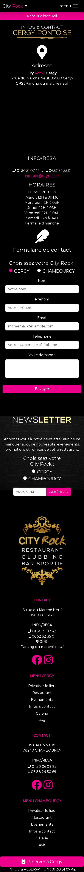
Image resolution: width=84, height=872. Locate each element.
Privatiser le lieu (42, 686)
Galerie (42, 713)
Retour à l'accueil (42, 16)
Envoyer (42, 389)
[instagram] (48, 660)
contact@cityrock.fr (42, 176)
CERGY (22, 271)
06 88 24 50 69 (43, 772)
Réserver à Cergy (43, 861)
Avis (42, 720)
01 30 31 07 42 (64, 869)
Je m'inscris (58, 492)
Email (42, 318)
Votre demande (42, 355)
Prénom (42, 299)
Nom (42, 281)
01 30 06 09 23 (44, 767)
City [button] (13, 6)
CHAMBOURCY (58, 271)
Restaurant (42, 693)
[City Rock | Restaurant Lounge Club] (42, 552)
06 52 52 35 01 (44, 636)
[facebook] (37, 660)
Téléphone (42, 336)
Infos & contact (42, 707)
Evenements (42, 700)
